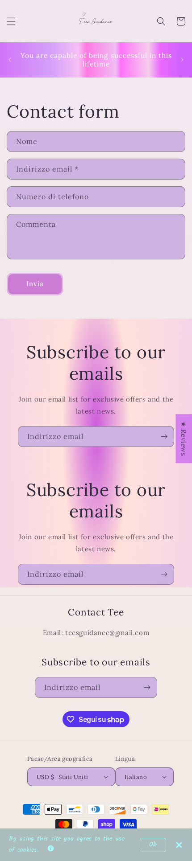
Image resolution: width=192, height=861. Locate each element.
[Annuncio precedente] (10, 60)
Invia (35, 283)
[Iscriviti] (164, 436)
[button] (11, 21)
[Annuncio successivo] (182, 60)
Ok (153, 844)
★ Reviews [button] (183, 438)
